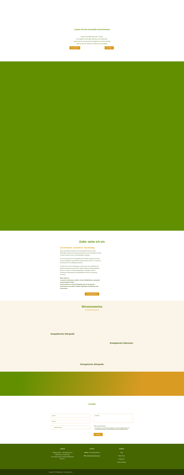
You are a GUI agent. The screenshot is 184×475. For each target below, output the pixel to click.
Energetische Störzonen (121, 343)
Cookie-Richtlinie (121, 462)
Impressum (121, 459)
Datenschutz (121, 455)
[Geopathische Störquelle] (62, 323)
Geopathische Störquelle (62, 334)
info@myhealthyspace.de (93, 455)
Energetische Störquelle (92, 364)
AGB (121, 452)
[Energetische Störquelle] (92, 338)
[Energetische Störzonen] (121, 327)
